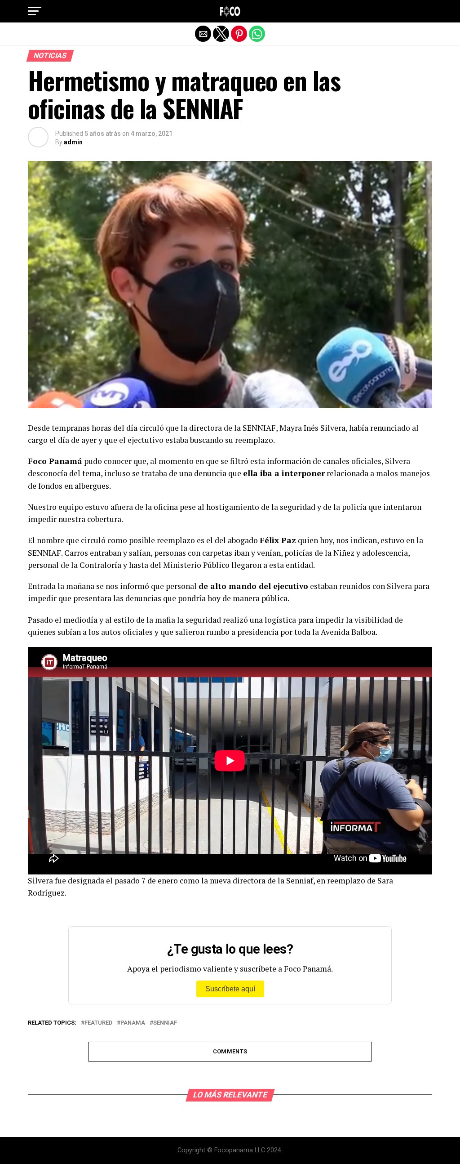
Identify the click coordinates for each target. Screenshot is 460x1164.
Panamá (132, 1023)
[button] (34, 11)
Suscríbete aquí (230, 989)
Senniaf (165, 1023)
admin (73, 142)
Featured (98, 1023)
